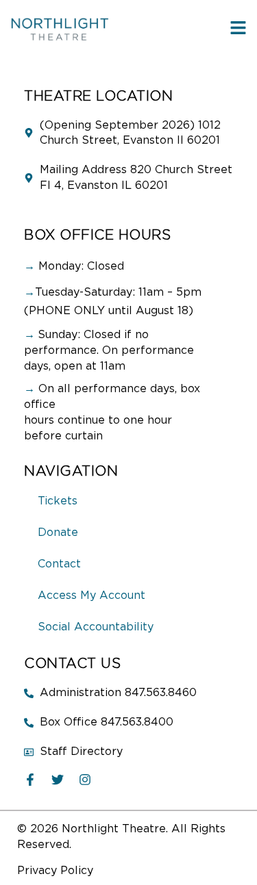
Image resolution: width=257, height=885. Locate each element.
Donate (58, 532)
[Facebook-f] (30, 779)
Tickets (57, 501)
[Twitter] (57, 779)
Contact (59, 564)
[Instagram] (85, 779)
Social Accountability (96, 626)
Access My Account (91, 595)
